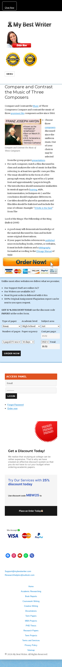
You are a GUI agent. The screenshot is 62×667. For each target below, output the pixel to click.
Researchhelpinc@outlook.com (19, 575)
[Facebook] (8, 556)
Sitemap (31, 650)
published (50, 240)
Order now (12, 408)
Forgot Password (15, 404)
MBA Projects (31, 621)
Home (31, 586)
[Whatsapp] (26, 556)
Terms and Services (31, 640)
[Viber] (32, 556)
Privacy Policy (31, 645)
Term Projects (31, 635)
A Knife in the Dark (43, 208)
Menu (9, 74)
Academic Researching (31, 591)
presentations (38, 160)
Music (36, 106)
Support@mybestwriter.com (18, 571)
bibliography (44, 247)
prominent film (17, 113)
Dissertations (31, 611)
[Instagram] (14, 556)
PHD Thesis (31, 626)
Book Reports (31, 596)
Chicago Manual (44, 251)
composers (50, 127)
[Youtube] (20, 556)
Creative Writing (31, 606)
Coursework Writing (31, 601)
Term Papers (31, 616)
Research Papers (31, 630)
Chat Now (9, 7)
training (33, 189)
